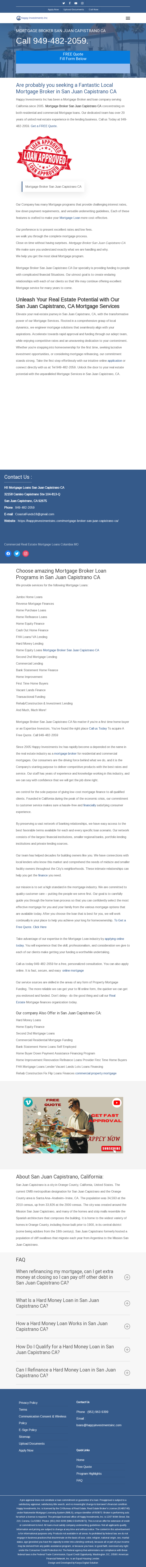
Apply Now (26, 1450)
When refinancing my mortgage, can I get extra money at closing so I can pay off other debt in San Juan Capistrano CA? (64, 1277)
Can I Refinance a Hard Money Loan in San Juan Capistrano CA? (66, 1372)
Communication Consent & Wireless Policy (42, 1420)
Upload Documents (32, 1443)
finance (43, 875)
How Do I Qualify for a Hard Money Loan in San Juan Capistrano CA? (65, 1349)
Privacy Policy (28, 1402)
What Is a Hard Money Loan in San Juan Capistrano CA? (57, 1303)
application (115, 360)
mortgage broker (65, 753)
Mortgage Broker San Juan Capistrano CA (71, 650)
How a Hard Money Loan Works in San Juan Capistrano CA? (62, 1326)
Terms (23, 1409)
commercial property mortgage (96, 1073)
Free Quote (84, 1466)
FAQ (79, 1480)
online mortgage (73, 970)
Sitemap (24, 1436)
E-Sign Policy (28, 1430)
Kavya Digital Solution (86, 1562)
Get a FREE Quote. (44, 126)
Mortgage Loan (70, 217)
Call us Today (97, 728)
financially (89, 805)
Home (80, 1460)
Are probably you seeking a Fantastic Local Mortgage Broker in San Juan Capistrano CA (66, 88)
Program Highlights (89, 1473)
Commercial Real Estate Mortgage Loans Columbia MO (41, 544)
